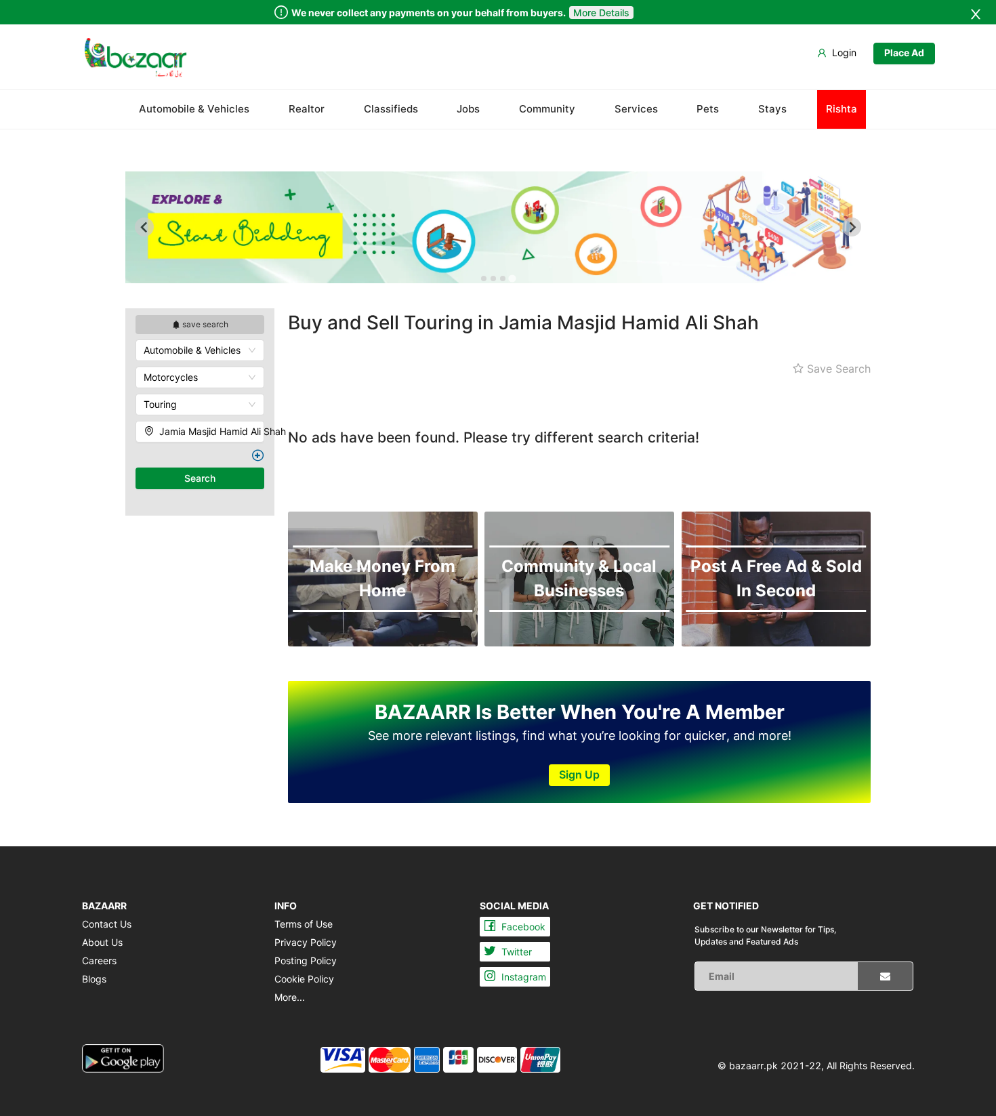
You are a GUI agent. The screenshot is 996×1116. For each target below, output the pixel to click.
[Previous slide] (144, 227)
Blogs (94, 979)
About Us (102, 942)
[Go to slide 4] (512, 279)
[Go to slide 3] (502, 278)
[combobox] (200, 350)
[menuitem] (135, 57)
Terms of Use (303, 924)
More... (289, 997)
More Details (601, 12)
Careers (99, 960)
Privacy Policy (305, 942)
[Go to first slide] (851, 227)
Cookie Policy (304, 979)
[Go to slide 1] (483, 278)
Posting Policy (305, 960)
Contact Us (106, 924)
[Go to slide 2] (493, 278)
